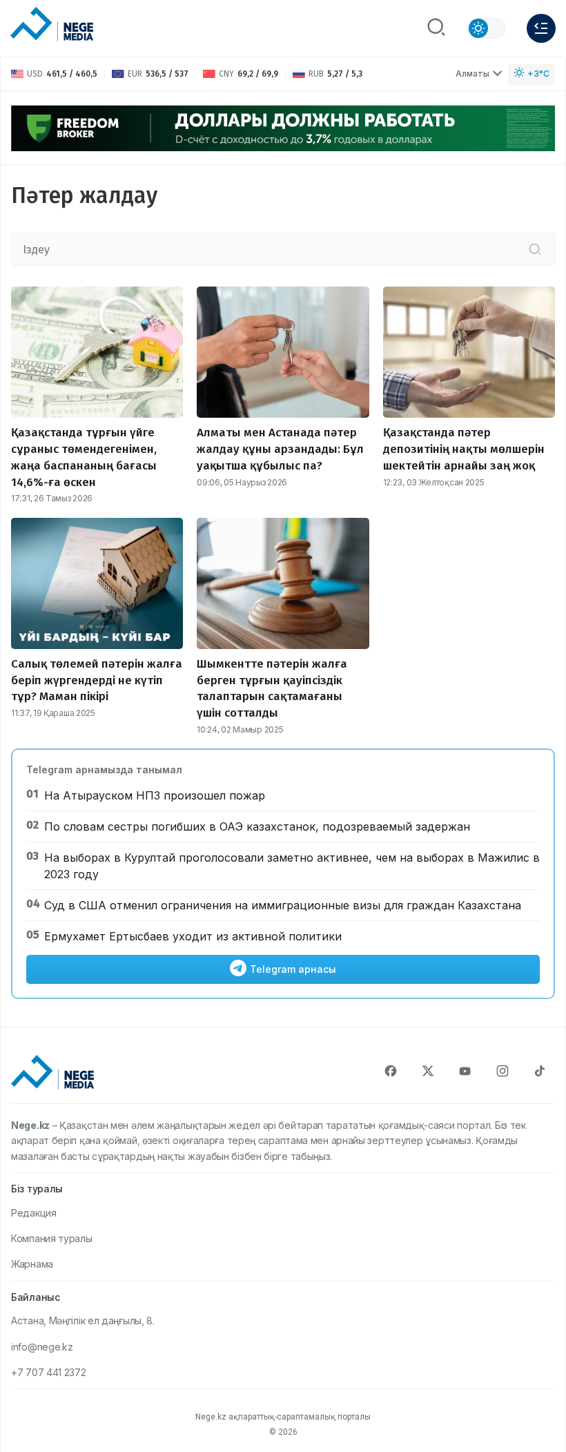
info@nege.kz (41, 1347)
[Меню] (541, 28)
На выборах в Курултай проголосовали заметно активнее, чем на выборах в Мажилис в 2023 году (292, 866)
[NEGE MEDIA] (51, 25)
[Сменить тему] (486, 28)
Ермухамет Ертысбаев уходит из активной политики (193, 936)
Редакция (34, 1213)
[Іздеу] (535, 249)
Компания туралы (51, 1238)
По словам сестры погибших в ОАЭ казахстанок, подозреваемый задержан (257, 826)
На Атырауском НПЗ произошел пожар (154, 795)
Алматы (472, 73)
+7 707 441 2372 (48, 1372)
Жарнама (32, 1264)
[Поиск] (436, 28)
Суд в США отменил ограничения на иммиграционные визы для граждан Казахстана (282, 905)
